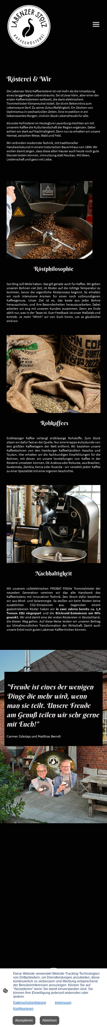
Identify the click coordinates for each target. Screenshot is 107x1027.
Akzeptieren (24, 1020)
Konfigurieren (23, 1009)
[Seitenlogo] (29, 26)
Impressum (63, 1003)
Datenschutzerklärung (29, 1003)
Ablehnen (49, 1020)
